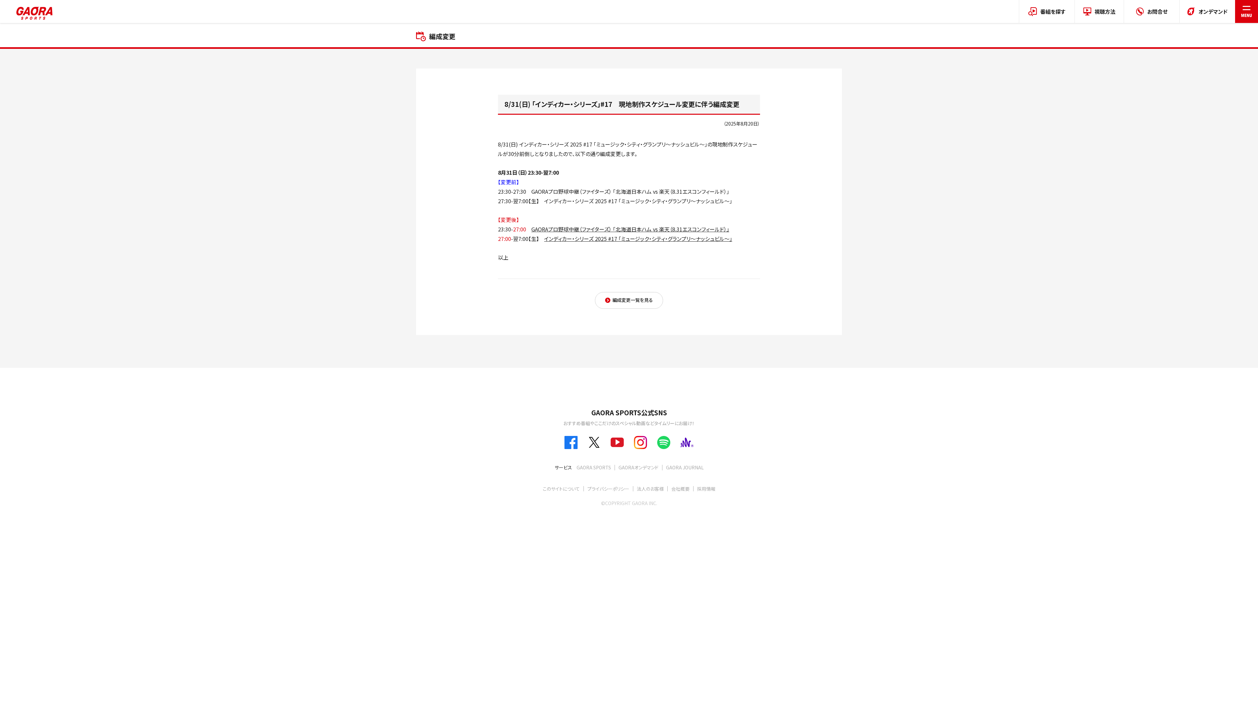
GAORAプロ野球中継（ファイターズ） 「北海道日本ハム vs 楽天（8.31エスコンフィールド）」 (630, 229)
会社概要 (680, 488)
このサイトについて (561, 488)
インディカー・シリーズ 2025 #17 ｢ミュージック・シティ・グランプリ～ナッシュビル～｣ (638, 239)
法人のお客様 (650, 488)
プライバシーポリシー (608, 488)
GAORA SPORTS (594, 467)
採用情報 (706, 488)
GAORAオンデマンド (638, 467)
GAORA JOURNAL (685, 467)
